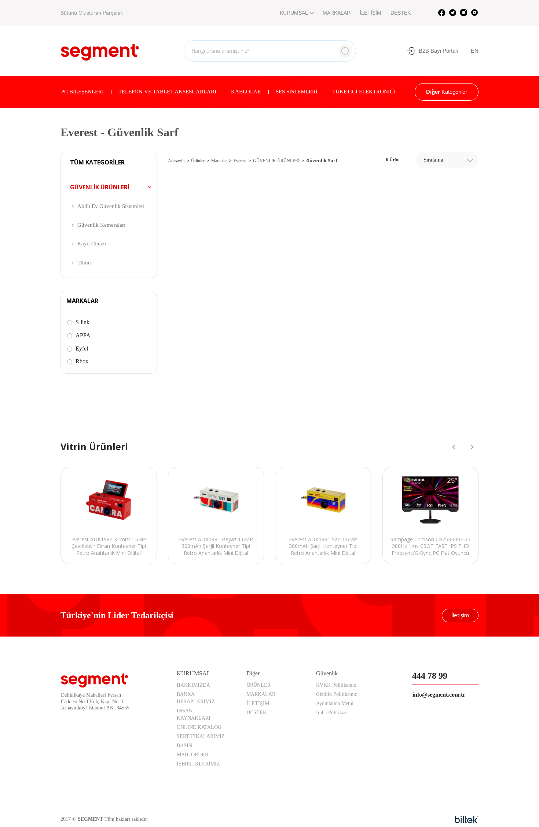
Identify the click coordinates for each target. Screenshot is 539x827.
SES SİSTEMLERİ (297, 91)
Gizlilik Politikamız (336, 694)
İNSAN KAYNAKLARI (193, 714)
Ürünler (198, 160)
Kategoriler (446, 92)
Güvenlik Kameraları (101, 225)
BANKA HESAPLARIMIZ (196, 697)
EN (474, 51)
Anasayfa (176, 160)
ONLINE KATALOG (199, 727)
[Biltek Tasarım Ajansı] (466, 819)
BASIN (184, 745)
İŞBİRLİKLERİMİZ (198, 764)
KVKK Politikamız (336, 685)
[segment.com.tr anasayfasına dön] (99, 49)
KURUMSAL (294, 13)
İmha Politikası (332, 712)
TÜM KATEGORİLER (97, 162)
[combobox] (447, 160)
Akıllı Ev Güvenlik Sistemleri (110, 206)
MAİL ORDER (192, 754)
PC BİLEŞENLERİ (82, 91)
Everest (240, 160)
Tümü (84, 263)
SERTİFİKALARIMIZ (201, 736)
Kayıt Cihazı (91, 243)
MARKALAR (337, 13)
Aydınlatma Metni (334, 703)
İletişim (460, 615)
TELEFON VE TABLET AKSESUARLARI (167, 91)
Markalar (219, 160)
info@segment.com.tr (438, 694)
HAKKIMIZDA (193, 685)
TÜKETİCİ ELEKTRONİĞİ (364, 91)
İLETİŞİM (370, 13)
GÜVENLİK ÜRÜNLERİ (99, 187)
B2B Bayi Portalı (438, 51)
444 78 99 (429, 675)
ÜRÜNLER (258, 685)
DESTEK (400, 13)
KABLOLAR (246, 91)
